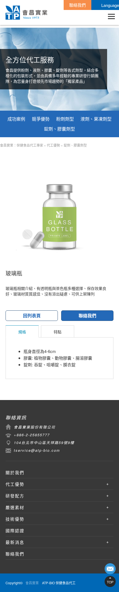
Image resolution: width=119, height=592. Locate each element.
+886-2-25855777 (32, 434)
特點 (57, 331)
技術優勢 (15, 519)
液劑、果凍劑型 (96, 119)
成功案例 (16, 119)
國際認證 (15, 530)
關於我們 (15, 472)
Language (110, 5)
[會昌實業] (26, 13)
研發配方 (15, 495)
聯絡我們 (77, 5)
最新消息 (15, 542)
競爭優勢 (41, 119)
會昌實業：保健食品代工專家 (21, 145)
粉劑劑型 (65, 119)
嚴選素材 (15, 507)
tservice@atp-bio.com (37, 450)
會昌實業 (32, 582)
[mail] (110, 568)
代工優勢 (53, 145)
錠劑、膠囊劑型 (59, 129)
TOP (110, 582)
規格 (22, 331)
